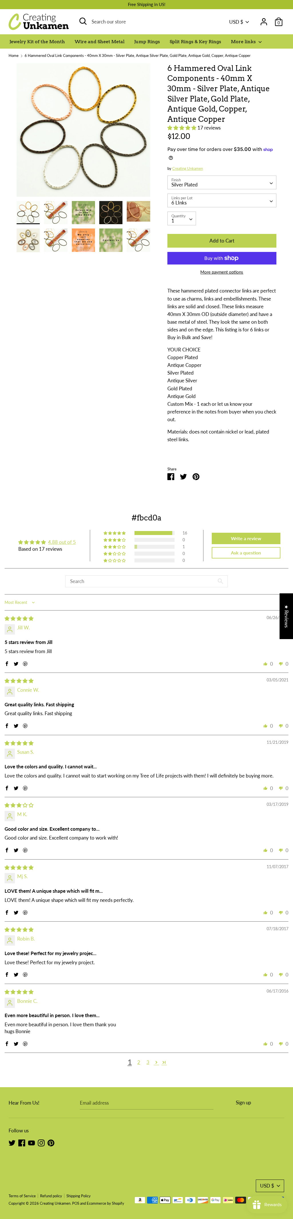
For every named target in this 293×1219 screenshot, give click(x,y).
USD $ (236, 22)
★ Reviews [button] (287, 615)
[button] (182, 128)
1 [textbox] (172, 221)
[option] (83, 132)
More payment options (221, 272)
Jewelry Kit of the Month (37, 41)
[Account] (264, 20)
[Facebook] (21, 1143)
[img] (19, 618)
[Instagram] (41, 1143)
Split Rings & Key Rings (195, 41)
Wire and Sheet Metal (99, 41)
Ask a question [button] (246, 552)
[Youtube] (31, 1143)
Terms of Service (22, 1196)
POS (75, 1203)
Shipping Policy (78, 1196)
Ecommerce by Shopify (105, 1203)
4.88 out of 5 (62, 542)
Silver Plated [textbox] (184, 185)
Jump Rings (147, 41)
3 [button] (147, 1062)
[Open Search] (83, 21)
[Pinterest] (50, 1143)
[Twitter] (12, 1143)
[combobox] (221, 182)
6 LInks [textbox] (179, 203)
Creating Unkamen (187, 168)
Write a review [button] (246, 538)
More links (244, 41)
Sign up (243, 1102)
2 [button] (138, 1062)
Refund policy (51, 1196)
